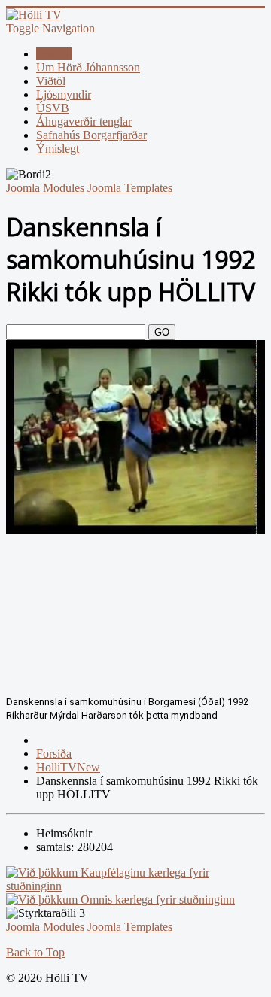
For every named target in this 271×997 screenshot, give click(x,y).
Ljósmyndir (63, 94)
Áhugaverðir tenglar (84, 121)
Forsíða (54, 53)
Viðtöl (50, 80)
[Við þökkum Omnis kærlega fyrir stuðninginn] (120, 899)
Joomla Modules (45, 187)
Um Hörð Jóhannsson (88, 67)
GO (161, 332)
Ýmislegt (57, 148)
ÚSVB (52, 108)
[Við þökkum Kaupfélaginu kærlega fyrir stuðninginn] (135, 886)
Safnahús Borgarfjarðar (91, 135)
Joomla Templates (129, 187)
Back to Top (35, 952)
